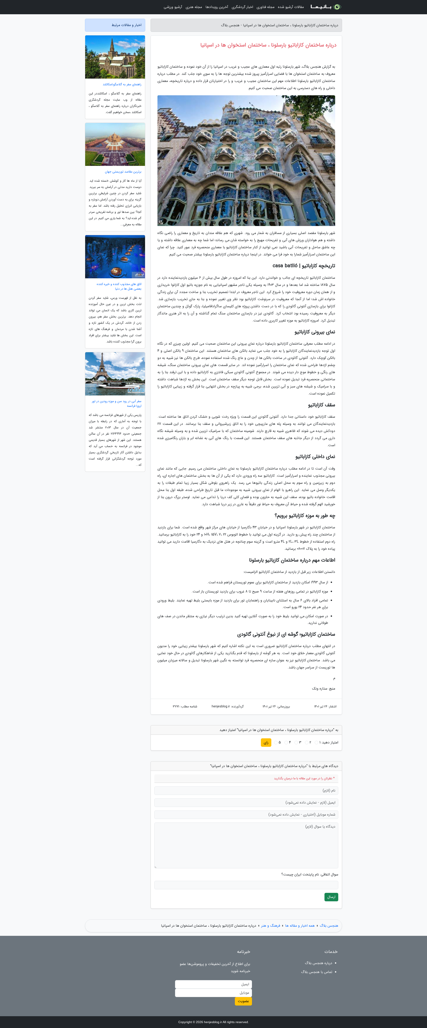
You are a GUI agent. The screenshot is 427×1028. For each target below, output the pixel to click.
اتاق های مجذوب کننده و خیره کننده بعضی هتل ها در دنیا (119, 286)
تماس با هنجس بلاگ (316, 972)
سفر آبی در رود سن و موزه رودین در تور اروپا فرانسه (116, 403)
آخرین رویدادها (216, 7)
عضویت (243, 1001)
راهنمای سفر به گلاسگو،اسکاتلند (122, 84)
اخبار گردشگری (242, 7)
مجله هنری (194, 7)
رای (266, 742)
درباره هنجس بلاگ (318, 963)
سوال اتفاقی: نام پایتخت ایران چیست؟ (309, 874)
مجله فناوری (265, 7)
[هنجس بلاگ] (325, 7)
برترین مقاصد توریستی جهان (123, 171)
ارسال (331, 897)
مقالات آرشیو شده (291, 7)
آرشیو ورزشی (173, 7)
